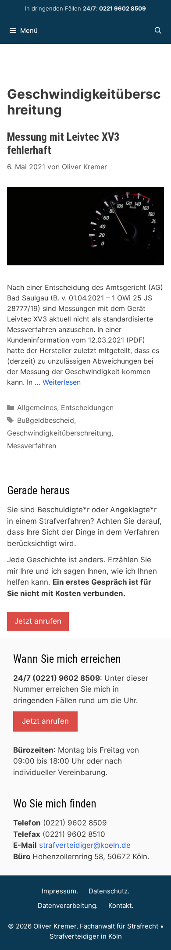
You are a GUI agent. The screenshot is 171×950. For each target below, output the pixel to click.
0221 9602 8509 (122, 8)
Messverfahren (31, 445)
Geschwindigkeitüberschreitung (59, 433)
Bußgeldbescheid (45, 420)
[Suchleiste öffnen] (158, 31)
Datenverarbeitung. (68, 905)
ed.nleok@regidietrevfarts (85, 845)
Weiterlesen (62, 382)
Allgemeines (37, 407)
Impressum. (60, 891)
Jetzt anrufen (37, 621)
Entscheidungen (87, 407)
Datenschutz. (109, 891)
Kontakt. (120, 905)
